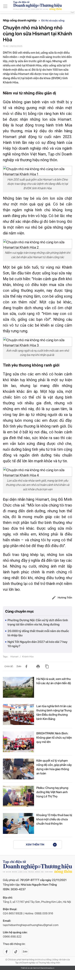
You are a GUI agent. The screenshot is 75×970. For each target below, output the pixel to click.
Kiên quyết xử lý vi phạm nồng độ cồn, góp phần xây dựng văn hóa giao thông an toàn (54, 767)
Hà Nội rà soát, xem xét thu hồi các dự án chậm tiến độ (53, 681)
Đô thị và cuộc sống (52, 20)
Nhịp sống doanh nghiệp (20, 20)
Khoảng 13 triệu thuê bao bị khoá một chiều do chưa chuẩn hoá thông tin (54, 819)
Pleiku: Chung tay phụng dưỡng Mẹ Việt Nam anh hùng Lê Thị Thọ (52, 792)
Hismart (14, 656)
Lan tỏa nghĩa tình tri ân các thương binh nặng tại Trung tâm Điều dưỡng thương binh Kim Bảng (54, 712)
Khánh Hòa (27, 656)
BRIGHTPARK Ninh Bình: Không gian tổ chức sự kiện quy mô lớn (54, 738)
